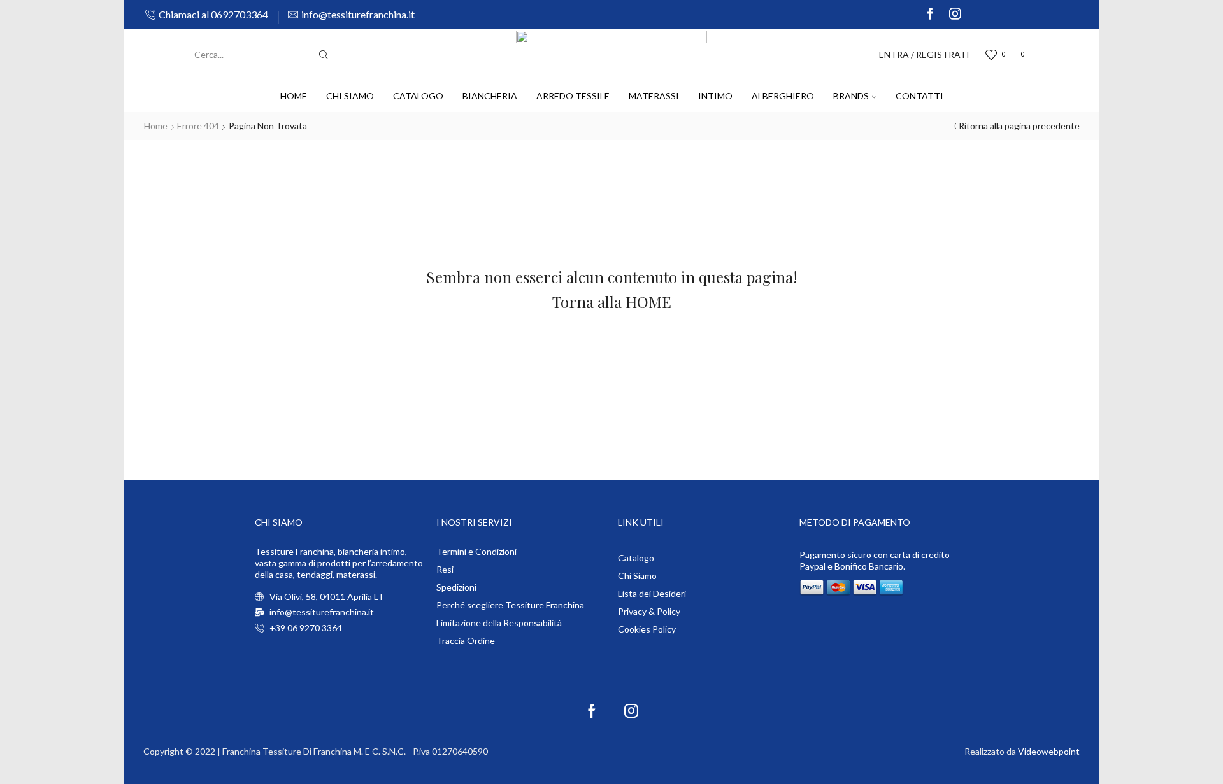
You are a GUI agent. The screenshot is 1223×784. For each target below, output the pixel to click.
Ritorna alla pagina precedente (1019, 125)
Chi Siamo (637, 575)
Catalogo (418, 95)
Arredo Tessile (573, 95)
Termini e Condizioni (476, 551)
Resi (445, 569)
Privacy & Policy (649, 611)
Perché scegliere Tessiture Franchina (510, 604)
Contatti (919, 95)
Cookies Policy (647, 629)
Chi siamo (350, 95)
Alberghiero (783, 95)
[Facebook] (930, 15)
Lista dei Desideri (652, 593)
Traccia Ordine (465, 640)
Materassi (654, 95)
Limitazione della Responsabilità (499, 622)
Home (293, 95)
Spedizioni (456, 587)
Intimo (715, 95)
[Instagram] (955, 15)
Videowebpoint (1049, 751)
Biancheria (489, 95)
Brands (851, 95)
